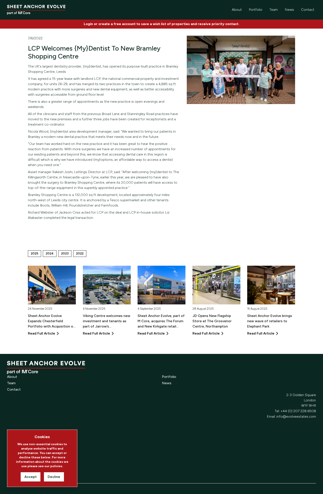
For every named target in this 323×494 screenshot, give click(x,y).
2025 (34, 253)
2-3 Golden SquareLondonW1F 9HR (301, 400)
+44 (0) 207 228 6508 (298, 411)
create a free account (117, 24)
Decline (54, 477)
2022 (79, 253)
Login (88, 24)
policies (56, 466)
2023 (65, 253)
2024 (50, 253)
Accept (30, 477)
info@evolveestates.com (296, 416)
